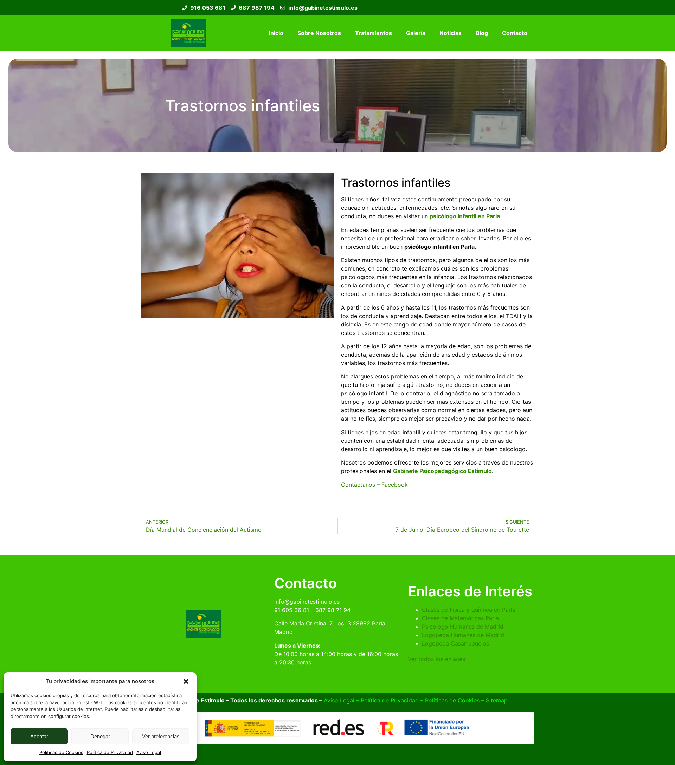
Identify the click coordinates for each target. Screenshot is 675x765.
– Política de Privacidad (386, 700)
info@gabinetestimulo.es (307, 601)
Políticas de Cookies (61, 752)
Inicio (276, 33)
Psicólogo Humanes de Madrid (462, 626)
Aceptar (39, 736)
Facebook (395, 484)
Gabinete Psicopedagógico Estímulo (442, 470)
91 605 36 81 (291, 610)
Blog (482, 33)
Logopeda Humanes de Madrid (463, 634)
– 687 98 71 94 (330, 610)
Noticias (450, 33)
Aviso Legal (148, 752)
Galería (415, 33)
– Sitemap (494, 700)
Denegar (100, 736)
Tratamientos (373, 33)
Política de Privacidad (110, 752)
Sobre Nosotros (319, 33)
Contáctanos (358, 484)
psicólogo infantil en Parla (465, 216)
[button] (185, 681)
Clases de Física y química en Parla (468, 609)
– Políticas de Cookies (449, 700)
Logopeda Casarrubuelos (455, 643)
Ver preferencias (161, 736)
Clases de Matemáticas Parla (460, 618)
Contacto (514, 33)
